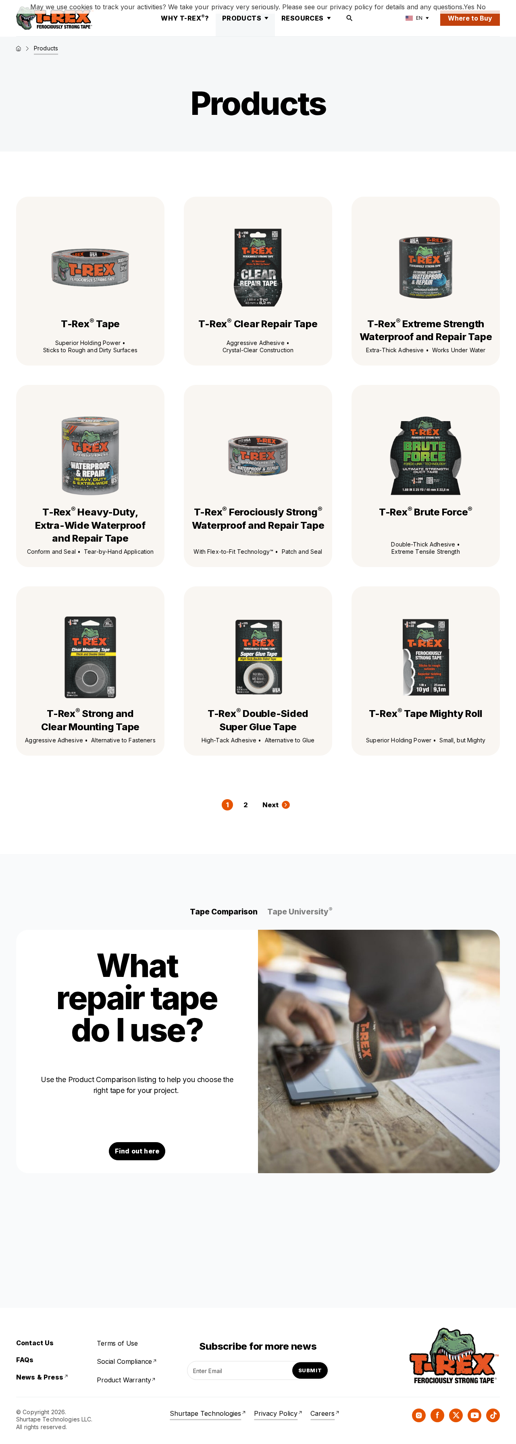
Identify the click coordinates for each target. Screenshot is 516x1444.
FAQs (25, 1359)
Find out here (137, 1151)
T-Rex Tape (90, 324)
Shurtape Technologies (205, 1413)
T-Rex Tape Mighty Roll (426, 713)
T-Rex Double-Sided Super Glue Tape (258, 719)
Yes (469, 7)
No (481, 7)
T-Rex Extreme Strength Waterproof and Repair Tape (426, 330)
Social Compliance (124, 1361)
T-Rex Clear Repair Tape (257, 324)
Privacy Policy (276, 1413)
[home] (18, 49)
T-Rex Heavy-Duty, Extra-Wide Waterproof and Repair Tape (90, 525)
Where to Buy (470, 18)
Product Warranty (124, 1380)
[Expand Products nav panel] (266, 18)
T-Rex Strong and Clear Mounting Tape (90, 719)
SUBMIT (310, 1370)
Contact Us (35, 1342)
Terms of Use (117, 1343)
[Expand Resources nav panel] (329, 18)
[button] (224, 912)
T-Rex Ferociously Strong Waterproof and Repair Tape (258, 518)
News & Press (39, 1377)
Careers (322, 1413)
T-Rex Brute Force (425, 512)
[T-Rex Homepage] (55, 18)
